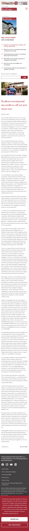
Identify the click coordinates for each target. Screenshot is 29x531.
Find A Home (5, 469)
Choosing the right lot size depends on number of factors (15, 68)
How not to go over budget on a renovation (13, 64)
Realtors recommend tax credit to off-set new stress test (15, 45)
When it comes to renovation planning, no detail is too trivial (15, 50)
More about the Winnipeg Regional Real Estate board (12, 484)
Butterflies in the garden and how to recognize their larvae (14, 59)
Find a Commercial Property (9, 472)
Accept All (14, 519)
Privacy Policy (5, 477)
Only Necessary (14, 525)
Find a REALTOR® (6, 474)
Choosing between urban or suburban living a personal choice (15, 54)
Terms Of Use (5, 480)
